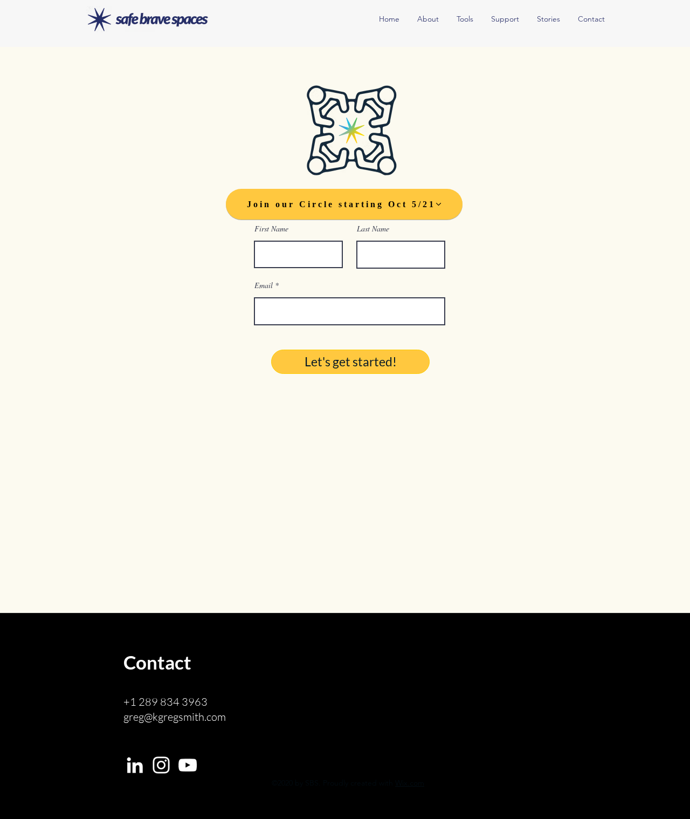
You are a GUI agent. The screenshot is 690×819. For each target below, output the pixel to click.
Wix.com (409, 783)
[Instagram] (161, 765)
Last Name (373, 229)
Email (263, 285)
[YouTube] (187, 765)
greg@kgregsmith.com (174, 717)
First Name (271, 229)
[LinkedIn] (134, 765)
